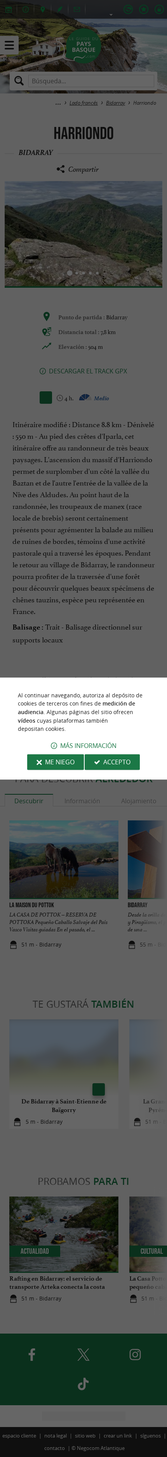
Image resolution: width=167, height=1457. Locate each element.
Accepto (116, 762)
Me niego (60, 762)
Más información (88, 745)
